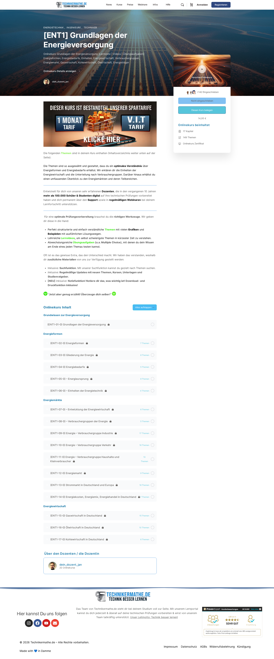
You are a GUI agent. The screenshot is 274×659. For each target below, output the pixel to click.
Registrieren (221, 4)
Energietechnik (53, 27)
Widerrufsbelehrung (222, 646)
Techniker (90, 27)
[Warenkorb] (191, 5)
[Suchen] (182, 5)
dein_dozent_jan (70, 564)
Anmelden (202, 4)
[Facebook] (38, 623)
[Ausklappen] (47, 343)
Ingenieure (74, 27)
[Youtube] (46, 623)
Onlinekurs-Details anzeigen (60, 71)
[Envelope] (55, 623)
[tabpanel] (100, 199)
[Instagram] (29, 623)
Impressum (171, 646)
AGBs (203, 646)
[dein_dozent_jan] (52, 565)
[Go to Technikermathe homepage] (71, 4)
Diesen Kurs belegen (202, 110)
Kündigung (244, 646)
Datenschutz (189, 646)
